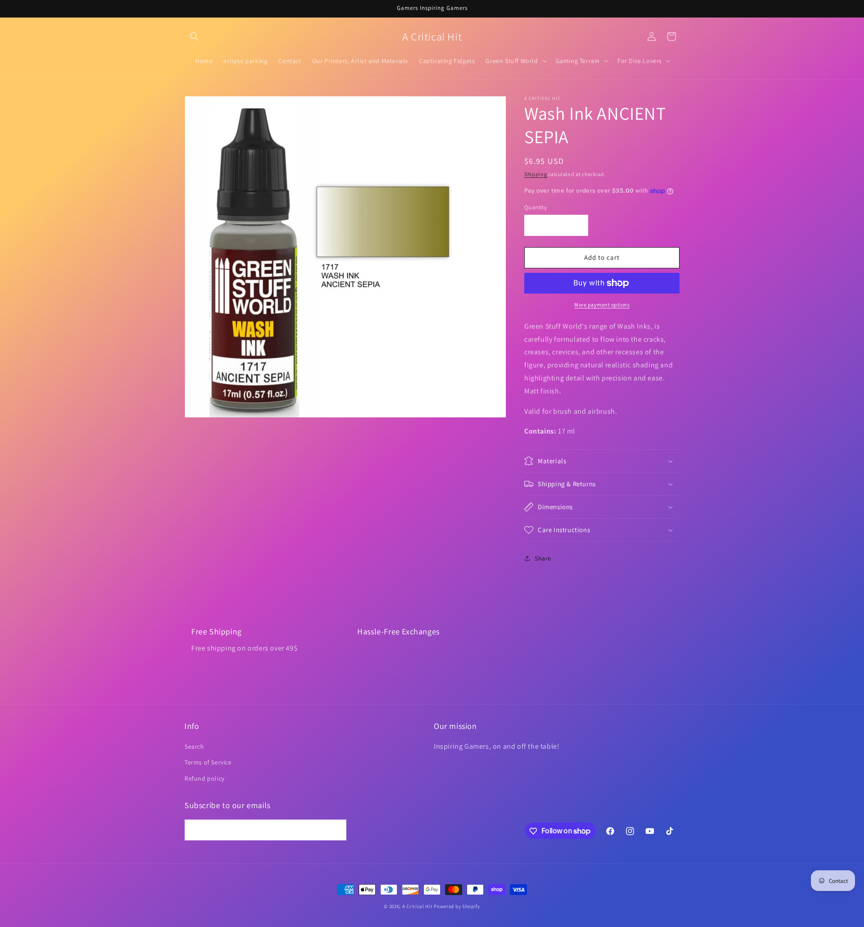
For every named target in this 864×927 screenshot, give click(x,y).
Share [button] (543, 558)
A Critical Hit (417, 906)
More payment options (602, 304)
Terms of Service (208, 763)
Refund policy (204, 778)
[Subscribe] (336, 830)
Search (194, 747)
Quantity (535, 207)
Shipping (535, 174)
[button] (194, 36)
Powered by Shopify (457, 906)
